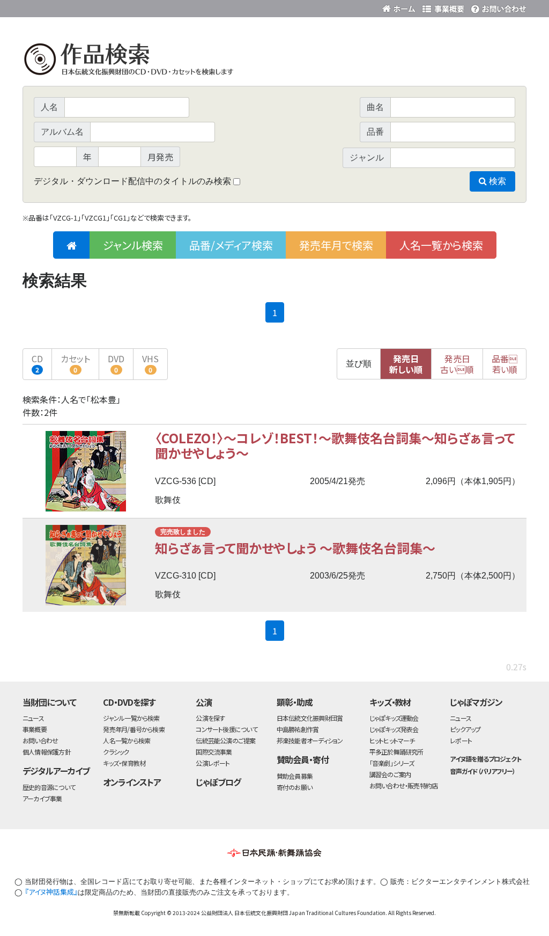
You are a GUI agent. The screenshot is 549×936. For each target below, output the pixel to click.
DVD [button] (116, 363)
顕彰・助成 (295, 702)
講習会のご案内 (390, 774)
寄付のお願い (294, 787)
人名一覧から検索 (441, 245)
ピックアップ (465, 729)
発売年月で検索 (336, 245)
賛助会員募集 (295, 775)
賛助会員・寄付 (303, 759)
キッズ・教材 (390, 702)
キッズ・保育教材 (124, 762)
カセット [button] (75, 363)
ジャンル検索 (133, 245)
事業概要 (443, 6)
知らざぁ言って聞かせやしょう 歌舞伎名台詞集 (295, 547)
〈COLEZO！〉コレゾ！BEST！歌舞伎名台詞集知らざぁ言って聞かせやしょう (335, 445)
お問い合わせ (497, 6)
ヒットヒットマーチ (392, 740)
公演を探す (210, 717)
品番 (504, 364)
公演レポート (212, 762)
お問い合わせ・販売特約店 (403, 785)
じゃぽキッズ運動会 (394, 717)
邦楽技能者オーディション (310, 740)
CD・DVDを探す (129, 702)
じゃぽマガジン (476, 702)
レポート (461, 740)
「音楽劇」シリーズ (391, 762)
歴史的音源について (49, 787)
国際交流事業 (214, 751)
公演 (204, 702)
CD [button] (37, 363)
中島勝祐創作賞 (298, 729)
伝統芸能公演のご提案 (225, 740)
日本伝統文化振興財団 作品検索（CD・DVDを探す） (274, 61)
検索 (496, 181)
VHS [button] (150, 363)
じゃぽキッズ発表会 (394, 729)
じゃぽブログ (218, 782)
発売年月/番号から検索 (133, 729)
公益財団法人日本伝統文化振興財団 (80, 7)
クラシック (116, 751)
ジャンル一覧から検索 (131, 717)
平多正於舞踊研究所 (396, 751)
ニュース (33, 717)
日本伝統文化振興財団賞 (310, 717)
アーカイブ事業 (42, 798)
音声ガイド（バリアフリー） (482, 771)
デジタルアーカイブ (56, 770)
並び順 (359, 363)
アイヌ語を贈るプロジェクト (485, 758)
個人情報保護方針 (47, 751)
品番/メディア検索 (231, 245)
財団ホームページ (400, 6)
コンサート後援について (226, 729)
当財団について (49, 702)
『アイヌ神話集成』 (51, 892)
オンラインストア (132, 782)
